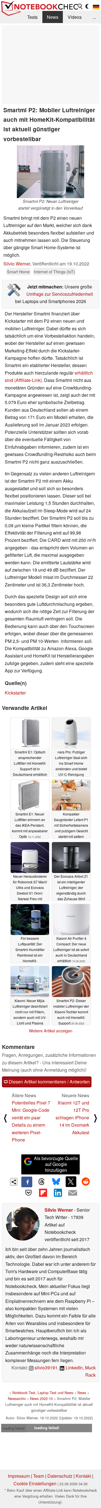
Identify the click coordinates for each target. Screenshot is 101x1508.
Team (38, 1476)
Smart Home (18, 271)
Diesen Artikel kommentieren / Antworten (49, 1081)
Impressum (19, 1476)
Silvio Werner (16, 263)
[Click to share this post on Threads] (41, 1182)
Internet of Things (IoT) (54, 271)
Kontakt (83, 1476)
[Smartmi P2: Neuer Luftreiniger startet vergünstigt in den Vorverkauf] (50, 171)
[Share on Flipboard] (43, 1192)
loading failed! (14, 1428)
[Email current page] (72, 1193)
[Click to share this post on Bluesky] (56, 1182)
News (52, 17)
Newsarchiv (17, 1398)
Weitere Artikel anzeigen (50, 1030)
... (94, 17)
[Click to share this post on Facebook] (26, 1182)
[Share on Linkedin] (57, 1192)
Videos (75, 17)
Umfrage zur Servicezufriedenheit (59, 294)
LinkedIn (74, 1367)
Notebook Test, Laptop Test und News (42, 1392)
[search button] (80, 6)
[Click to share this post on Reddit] (85, 1181)
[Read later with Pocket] (28, 1192)
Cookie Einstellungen (34, 1483)
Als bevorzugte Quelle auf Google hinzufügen (56, 1164)
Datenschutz (59, 1476)
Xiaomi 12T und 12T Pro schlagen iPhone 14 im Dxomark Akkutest (72, 1117)
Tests (32, 17)
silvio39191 (45, 1367)
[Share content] (14, 1182)
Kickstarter (15, 692)
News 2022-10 (41, 1398)
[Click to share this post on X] (71, 1181)
